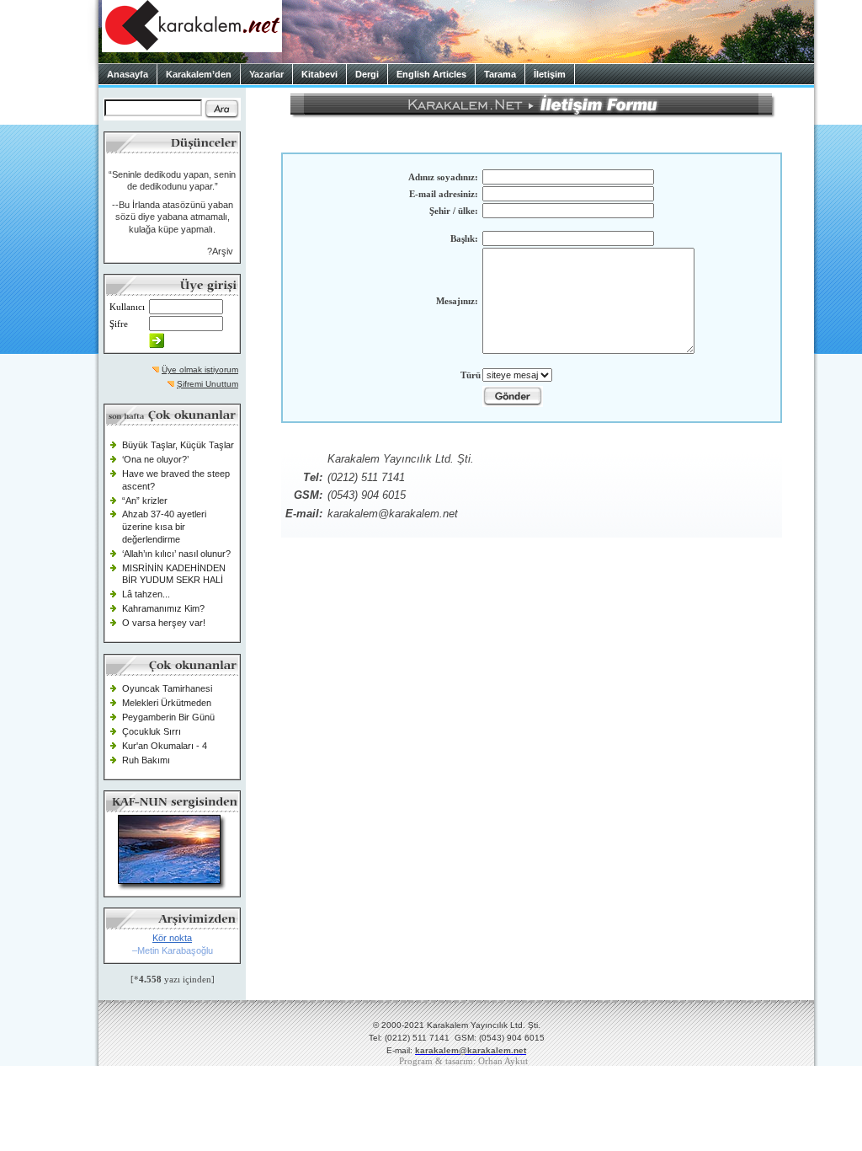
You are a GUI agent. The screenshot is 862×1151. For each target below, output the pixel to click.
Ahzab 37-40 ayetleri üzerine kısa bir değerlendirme (164, 526)
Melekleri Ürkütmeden (166, 703)
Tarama (500, 74)
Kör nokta (172, 938)
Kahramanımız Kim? (163, 608)
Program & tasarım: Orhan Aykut (463, 1061)
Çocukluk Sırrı (151, 731)
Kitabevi (319, 74)
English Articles (431, 74)
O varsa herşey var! (163, 623)
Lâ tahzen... (146, 594)
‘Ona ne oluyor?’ (155, 459)
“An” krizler (145, 500)
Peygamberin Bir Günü (168, 717)
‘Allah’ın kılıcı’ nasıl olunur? (176, 554)
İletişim (550, 74)
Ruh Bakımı (146, 760)
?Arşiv (220, 251)
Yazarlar (266, 74)
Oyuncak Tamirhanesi (167, 688)
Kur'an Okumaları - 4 (164, 746)
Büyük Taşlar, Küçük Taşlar (178, 445)
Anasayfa (127, 74)
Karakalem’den (198, 74)
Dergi (367, 74)
